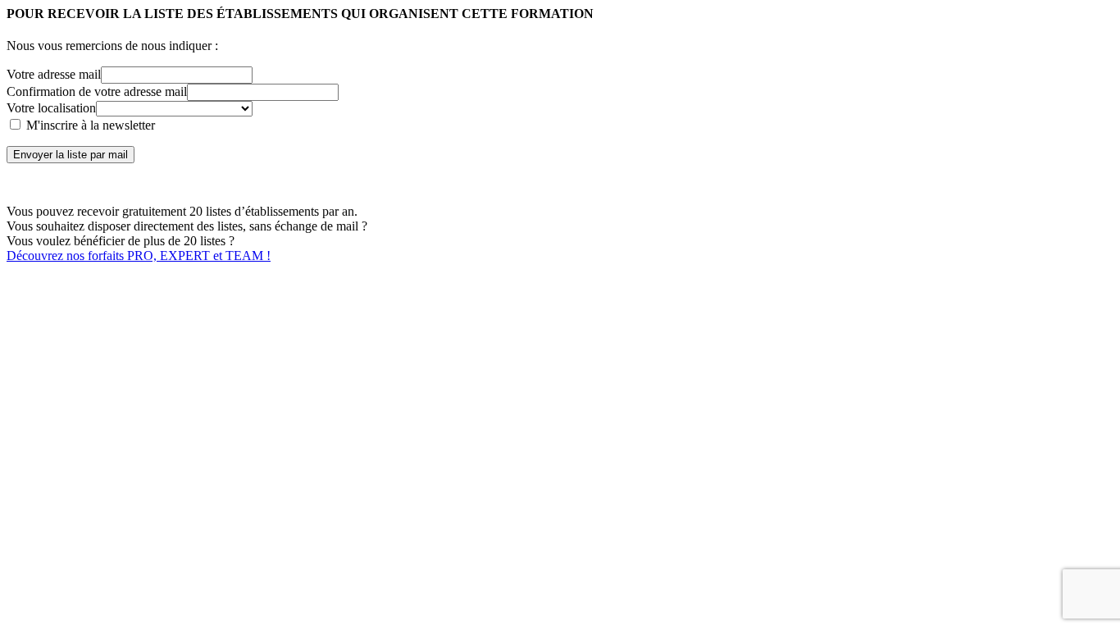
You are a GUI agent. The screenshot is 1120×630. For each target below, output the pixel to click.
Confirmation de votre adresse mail (97, 91)
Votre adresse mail (54, 74)
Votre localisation (51, 108)
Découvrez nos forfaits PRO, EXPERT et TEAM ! (139, 255)
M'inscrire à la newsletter (89, 125)
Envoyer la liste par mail (70, 154)
